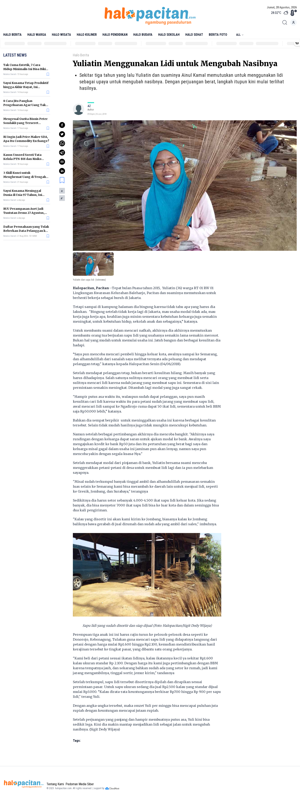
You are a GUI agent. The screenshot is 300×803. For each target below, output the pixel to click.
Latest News (15, 55)
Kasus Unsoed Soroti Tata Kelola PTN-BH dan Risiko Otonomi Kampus (22, 159)
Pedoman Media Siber (80, 784)
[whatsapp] (62, 143)
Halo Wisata (61, 35)
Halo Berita (12, 35)
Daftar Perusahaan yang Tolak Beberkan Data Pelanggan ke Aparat (26, 231)
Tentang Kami (55, 784)
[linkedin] (62, 171)
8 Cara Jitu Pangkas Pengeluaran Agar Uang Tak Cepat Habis (24, 105)
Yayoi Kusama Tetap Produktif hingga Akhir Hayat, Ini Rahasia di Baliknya (25, 87)
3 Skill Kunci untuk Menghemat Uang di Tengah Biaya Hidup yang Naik (24, 177)
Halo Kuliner (87, 35)
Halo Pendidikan (115, 35)
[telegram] (62, 152)
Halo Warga (36, 35)
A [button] (62, 191)
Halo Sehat (194, 35)
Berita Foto (218, 35)
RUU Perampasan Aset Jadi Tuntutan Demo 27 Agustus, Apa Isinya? (23, 213)
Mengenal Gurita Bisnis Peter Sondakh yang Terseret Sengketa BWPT (25, 123)
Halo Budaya (142, 35)
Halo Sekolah (169, 35)
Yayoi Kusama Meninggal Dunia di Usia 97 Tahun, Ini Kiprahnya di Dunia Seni (22, 195)
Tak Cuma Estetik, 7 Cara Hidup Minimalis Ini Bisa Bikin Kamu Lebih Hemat (25, 69)
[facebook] (62, 125)
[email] (62, 162)
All (238, 34)
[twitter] (62, 134)
